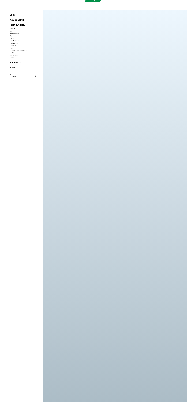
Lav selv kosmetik (15, 41)
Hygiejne (12, 36)
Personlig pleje (17, 24)
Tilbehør (12, 58)
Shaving (12, 48)
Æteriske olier (14, 43)
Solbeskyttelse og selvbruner (17, 50)
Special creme (13, 53)
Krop (11, 38)
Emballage (13, 45)
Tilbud (13, 67)
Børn (12, 14)
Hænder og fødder (14, 33)
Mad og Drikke (17, 19)
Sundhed (14, 62)
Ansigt (11, 28)
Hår (11, 31)
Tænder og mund (14, 55)
